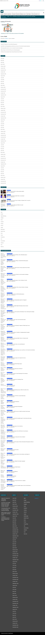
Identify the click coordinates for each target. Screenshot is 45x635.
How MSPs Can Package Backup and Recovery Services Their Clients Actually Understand (15, 46)
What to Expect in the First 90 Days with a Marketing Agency (17, 254)
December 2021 (3, 158)
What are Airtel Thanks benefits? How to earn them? (15, 195)
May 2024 (2, 102)
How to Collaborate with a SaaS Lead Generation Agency (16, 319)
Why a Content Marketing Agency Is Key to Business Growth (17, 280)
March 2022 (3, 152)
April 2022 (2, 150)
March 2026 (3, 64)
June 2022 (2, 146)
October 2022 (15, 581)
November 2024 (3, 91)
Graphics (2, 221)
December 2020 (3, 181)
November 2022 (3, 137)
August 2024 (15, 537)
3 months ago (10, 255)
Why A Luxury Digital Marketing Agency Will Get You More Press (18, 389)
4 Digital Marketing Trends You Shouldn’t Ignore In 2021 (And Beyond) (19, 485)
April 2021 (2, 173)
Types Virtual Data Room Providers (13, 449)
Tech (1, 244)
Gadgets (2, 217)
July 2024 (2, 98)
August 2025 (3, 75)
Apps (1, 212)
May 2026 (2, 60)
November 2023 (3, 114)
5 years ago (9, 402)
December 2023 (3, 112)
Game (2, 219)
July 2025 (2, 77)
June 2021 (2, 169)
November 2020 (3, 183)
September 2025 (15, 514)
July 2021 (2, 167)
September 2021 (15, 607)
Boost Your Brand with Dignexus (12, 471)
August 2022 (15, 585)
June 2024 (2, 100)
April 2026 (2, 62)
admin (14, 192)
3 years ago (9, 333)
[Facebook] (39, 0)
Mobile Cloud (3, 231)
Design (25, 500)
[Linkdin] (43, 0)
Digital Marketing (9, 259)
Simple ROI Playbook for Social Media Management (9, 44)
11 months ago (10, 261)
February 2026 (3, 66)
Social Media (3, 240)
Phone (2, 235)
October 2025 (15, 512)
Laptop (2, 227)
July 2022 (2, 144)
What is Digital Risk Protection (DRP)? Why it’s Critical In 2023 (17, 338)
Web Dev (2, 246)
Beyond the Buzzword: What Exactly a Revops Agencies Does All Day (18, 267)
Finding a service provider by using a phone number (15, 191)
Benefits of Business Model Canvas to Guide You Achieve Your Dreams (18, 411)
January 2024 (3, 110)
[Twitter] (40, 0)
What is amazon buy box (11, 385)
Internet (2, 225)
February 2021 (3, 177)
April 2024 (2, 104)
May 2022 (2, 148)
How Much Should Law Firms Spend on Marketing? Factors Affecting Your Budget (20, 311)
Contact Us (36, 498)
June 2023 (2, 123)
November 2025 (15, 510)
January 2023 (3, 133)
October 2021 (15, 605)
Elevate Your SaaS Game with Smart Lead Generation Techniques (17, 274)
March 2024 (3, 106)
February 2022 (3, 154)
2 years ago (9, 192)
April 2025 (2, 83)
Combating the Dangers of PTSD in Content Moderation (16, 395)
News (2, 233)
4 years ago (9, 201)
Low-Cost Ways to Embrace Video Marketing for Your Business (17, 373)
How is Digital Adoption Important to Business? (14, 368)
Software (2, 242)
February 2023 (3, 131)
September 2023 (15, 559)
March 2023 (3, 129)
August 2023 (15, 561)
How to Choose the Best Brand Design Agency (14, 363)
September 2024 (15, 535)
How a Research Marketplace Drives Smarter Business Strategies (17, 287)
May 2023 (2, 125)
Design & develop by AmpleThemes (7, 633)
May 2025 (2, 81)
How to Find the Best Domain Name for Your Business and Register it (18, 454)
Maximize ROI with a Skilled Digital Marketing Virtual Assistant (17, 305)
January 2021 (3, 179)
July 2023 (2, 121)
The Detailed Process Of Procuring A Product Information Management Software (20, 441)
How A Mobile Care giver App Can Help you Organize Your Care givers (18, 200)
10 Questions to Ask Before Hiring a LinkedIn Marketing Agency (17, 260)
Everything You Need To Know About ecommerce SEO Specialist (12, 33)
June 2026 (2, 58)
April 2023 (2, 127)
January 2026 (15, 508)
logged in (6, 38)
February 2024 (3, 108)
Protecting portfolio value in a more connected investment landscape (5, 509)
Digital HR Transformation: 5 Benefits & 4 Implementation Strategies (18, 332)
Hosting (2, 223)
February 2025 (3, 87)
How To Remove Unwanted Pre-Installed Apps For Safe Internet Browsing (19, 418)
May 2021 (2, 171)
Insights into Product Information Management (14, 406)
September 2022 (15, 583)
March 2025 (3, 85)
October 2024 (15, 533)
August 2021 (15, 609)
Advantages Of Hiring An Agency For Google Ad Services (16, 357)
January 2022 (3, 156)
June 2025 (2, 79)
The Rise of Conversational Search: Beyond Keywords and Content (11, 51)
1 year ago (9, 306)
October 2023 (15, 557)
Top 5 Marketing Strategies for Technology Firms (15, 379)
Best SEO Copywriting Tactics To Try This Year (15, 426)
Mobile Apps (9, 190)
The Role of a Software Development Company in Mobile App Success (18, 325)
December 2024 (3, 89)
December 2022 (3, 135)
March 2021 (3, 175)
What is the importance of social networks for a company (16, 480)
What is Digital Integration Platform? (13, 401)
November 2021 (3, 160)
